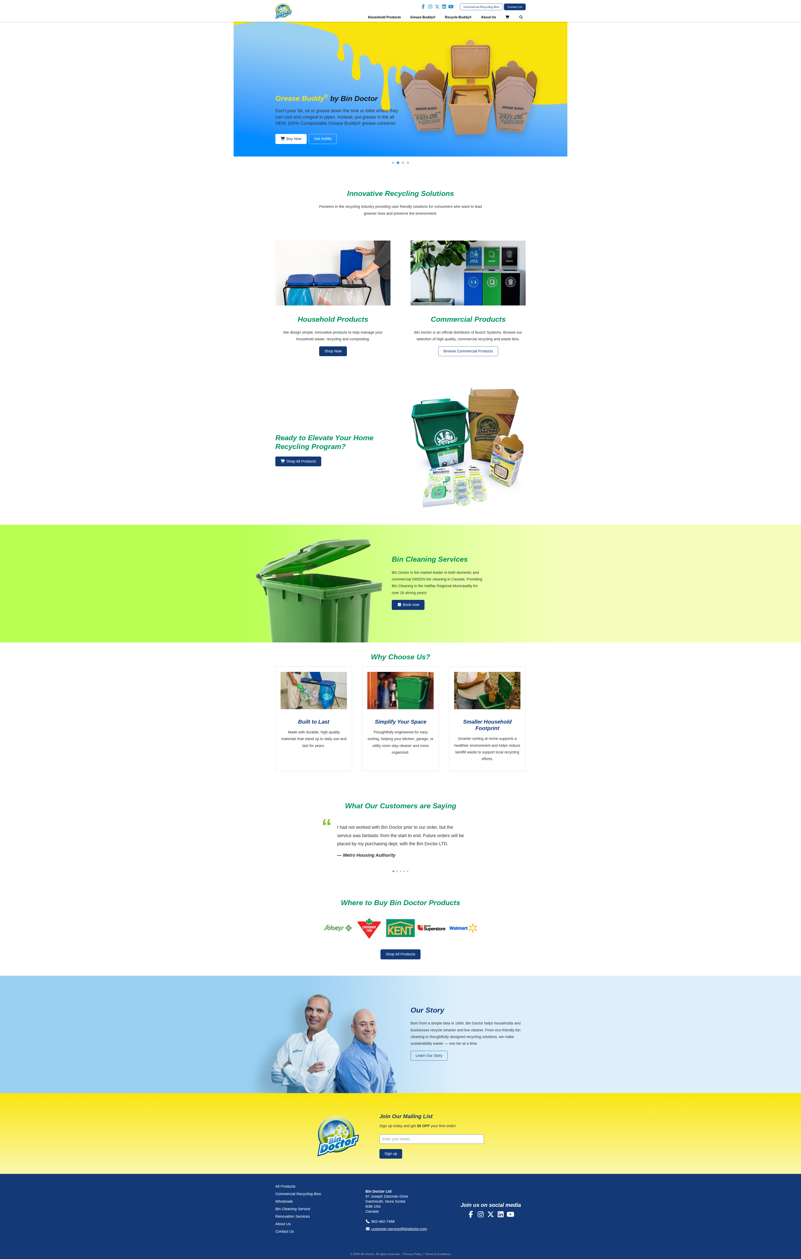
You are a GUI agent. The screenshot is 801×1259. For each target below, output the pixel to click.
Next (573, 94)
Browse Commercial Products (468, 351)
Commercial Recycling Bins (298, 1194)
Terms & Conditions (438, 1254)
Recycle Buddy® (458, 17)
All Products (285, 1186)
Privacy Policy (413, 1254)
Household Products (384, 17)
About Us (488, 17)
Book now (410, 605)
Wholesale (284, 1201)
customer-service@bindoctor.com (398, 1229)
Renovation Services (292, 1216)
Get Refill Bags (326, 139)
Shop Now (333, 351)
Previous (227, 94)
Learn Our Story (429, 1055)
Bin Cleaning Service (292, 1209)
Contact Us (284, 1231)
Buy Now (293, 139)
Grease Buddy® (423, 17)
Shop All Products (300, 461)
